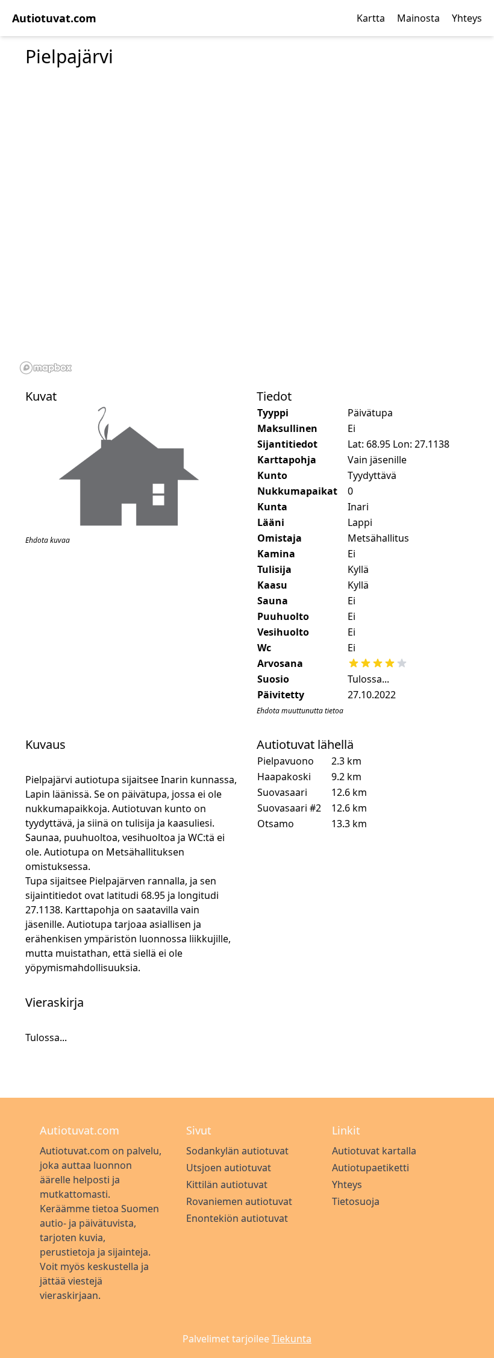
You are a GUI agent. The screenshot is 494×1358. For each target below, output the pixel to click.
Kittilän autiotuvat (226, 1184)
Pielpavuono (285, 761)
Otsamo (275, 823)
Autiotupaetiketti (370, 1167)
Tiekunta (291, 1338)
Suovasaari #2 (289, 808)
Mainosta (418, 18)
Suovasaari (282, 792)
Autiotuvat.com (54, 18)
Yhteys (467, 18)
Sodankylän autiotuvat (237, 1150)
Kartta (371, 18)
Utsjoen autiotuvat (228, 1167)
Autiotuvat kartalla (374, 1150)
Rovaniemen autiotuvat (239, 1201)
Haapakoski (284, 776)
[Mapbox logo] (45, 368)
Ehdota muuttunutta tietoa (300, 711)
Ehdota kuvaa (47, 540)
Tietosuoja (356, 1201)
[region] (247, 227)
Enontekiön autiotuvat (237, 1218)
